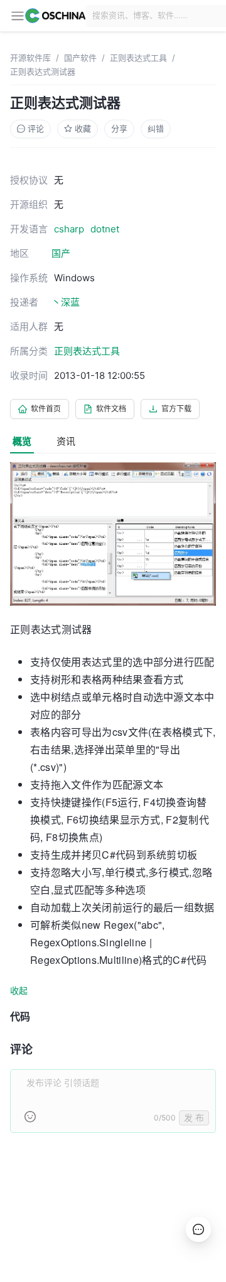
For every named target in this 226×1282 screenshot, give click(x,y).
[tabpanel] (113, 804)
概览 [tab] (22, 441)
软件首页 (46, 408)
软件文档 (111, 408)
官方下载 (176, 408)
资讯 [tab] (65, 441)
